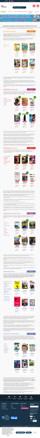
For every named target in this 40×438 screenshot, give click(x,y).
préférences (8, 435)
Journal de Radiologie (32, 380)
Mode (5, 105)
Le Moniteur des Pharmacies (10, 385)
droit (33, 274)
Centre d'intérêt (6, 45)
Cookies (12, 407)
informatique (17, 275)
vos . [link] (6, 436)
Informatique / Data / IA (7, 294)
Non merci (28, 432)
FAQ (21, 404)
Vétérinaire (6, 352)
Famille (5, 102)
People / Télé (6, 162)
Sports (5, 233)
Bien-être (5, 98)
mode (19, 93)
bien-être (23, 93)
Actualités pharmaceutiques (19, 385)
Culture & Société (7, 225)
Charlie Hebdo (19, 195)
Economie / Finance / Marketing (7, 284)
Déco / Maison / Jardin (8, 101)
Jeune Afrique (14, 195)
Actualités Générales (7, 156)
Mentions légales (13, 408)
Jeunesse (10, 11)
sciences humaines (6, 275)
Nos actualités (25, 408)
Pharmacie (5, 346)
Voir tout (31, 31)
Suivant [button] (39, 17)
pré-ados (4, 34)
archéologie (26, 275)
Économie (30, 274)
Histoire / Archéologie (7, 288)
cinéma (16, 216)
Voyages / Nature (7, 235)
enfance (34, 33)
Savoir (36, 11)
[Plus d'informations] (24, 49)
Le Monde (10, 195)
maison (15, 93)
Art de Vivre (23, 11)
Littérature (6, 229)
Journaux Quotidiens (7, 161)
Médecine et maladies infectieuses (22, 380)
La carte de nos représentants (4, 406)
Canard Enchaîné (6, 195)
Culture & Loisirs (30, 12)
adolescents (9, 34)
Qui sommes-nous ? (4, 404)
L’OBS (23, 195)
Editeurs (5, 46)
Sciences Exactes (6, 297)
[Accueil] (3, 6)
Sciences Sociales (7, 300)
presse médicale (12, 275)
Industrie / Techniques (7, 289)
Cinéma (5, 224)
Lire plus (34, 411)
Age (4, 43)
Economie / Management (6, 158)
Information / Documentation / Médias (7, 292)
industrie (31, 275)
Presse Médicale (6, 296)
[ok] (11, 4)
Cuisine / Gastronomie (7, 99)
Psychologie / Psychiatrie (6, 350)
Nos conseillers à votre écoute (31, 398)
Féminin (5, 103)
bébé (26, 33)
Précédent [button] (1, 17)
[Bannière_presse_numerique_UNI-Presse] (20, 18)
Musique (5, 231)
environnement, (21, 275)
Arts (4, 221)
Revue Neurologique (13, 380)
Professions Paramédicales (6, 348)
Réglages (35, 432)
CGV (11, 404)
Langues (5, 228)
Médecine (5, 345)
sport (28, 216)
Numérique (3, 11)
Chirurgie (5, 343)
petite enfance (30, 33)
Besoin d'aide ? (32, 1)
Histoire (5, 159)
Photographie (6, 232)
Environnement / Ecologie (6, 286)
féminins (29, 92)
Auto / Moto (6, 222)
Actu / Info (17, 11)
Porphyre (26, 385)
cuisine (5, 93)
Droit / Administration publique (7, 282)
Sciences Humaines (7, 299)
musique (19, 216)
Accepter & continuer (20, 432)
